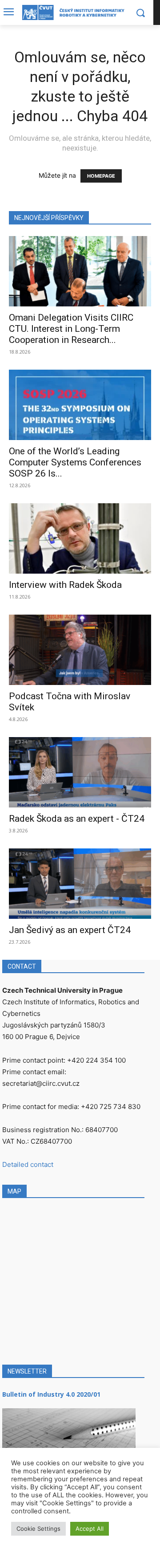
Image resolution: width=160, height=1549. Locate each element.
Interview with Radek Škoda (65, 584)
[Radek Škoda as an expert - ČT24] (80, 772)
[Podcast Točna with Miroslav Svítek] (80, 650)
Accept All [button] (90, 1528)
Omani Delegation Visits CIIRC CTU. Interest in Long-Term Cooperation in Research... (71, 328)
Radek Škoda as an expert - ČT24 (76, 818)
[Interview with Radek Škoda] (80, 538)
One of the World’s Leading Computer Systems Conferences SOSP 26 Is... (75, 462)
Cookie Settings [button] (38, 1528)
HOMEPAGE (101, 176)
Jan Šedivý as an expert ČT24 (70, 930)
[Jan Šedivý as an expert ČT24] (80, 883)
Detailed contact (27, 1164)
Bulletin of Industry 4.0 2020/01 (51, 1394)
